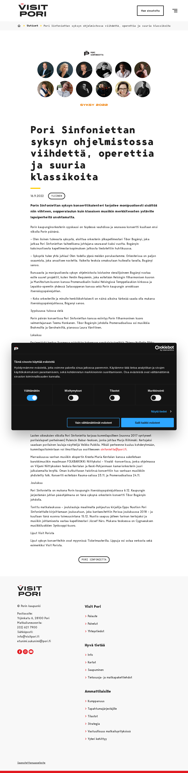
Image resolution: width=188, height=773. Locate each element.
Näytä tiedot (159, 411)
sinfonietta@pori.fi (113, 449)
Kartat (91, 662)
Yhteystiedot (95, 631)
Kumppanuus (95, 701)
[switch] (73, 398)
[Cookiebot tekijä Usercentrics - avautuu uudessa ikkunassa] (158, 348)
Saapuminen (95, 670)
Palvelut (92, 623)
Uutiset (32, 25)
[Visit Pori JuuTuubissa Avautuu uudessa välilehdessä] (31, 651)
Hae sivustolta (150, 10)
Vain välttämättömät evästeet (93, 422)
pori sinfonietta (94, 559)
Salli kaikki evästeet (147, 422)
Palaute (92, 616)
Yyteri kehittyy (97, 739)
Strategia (93, 724)
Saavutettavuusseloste (31, 762)
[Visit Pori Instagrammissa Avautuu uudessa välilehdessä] (25, 651)
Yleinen (56, 195)
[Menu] (175, 11)
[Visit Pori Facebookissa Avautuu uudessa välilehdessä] (19, 651)
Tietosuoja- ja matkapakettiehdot (109, 677)
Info (90, 654)
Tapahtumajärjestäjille (102, 708)
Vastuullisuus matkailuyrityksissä (109, 731)
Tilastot (92, 716)
